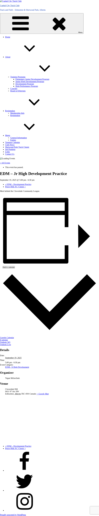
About (7, 57)
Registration (10, 111)
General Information (18, 138)
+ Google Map (42, 394)
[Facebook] (24, 470)
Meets (7, 135)
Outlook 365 (5, 342)
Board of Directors (18, 91)
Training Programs (17, 77)
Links (7, 152)
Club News (9, 145)
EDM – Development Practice (18, 184)
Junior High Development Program (29, 81)
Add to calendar (9, 267)
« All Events (5, 163)
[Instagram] (24, 510)
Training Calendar (12, 142)
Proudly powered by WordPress (13, 515)
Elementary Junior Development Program (32, 79)
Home (7, 37)
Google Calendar (7, 337)
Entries (13, 140)
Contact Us (9, 154)
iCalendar (4, 340)
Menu (80, 32)
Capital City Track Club (9, 5)
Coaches (13, 88)
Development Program (24, 84)
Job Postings (10, 149)
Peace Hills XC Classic (15, 187)
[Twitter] (24, 490)
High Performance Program (26, 86)
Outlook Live (5, 344)
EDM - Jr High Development (17, 367)
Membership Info (17, 113)
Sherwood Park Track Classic (17, 147)
